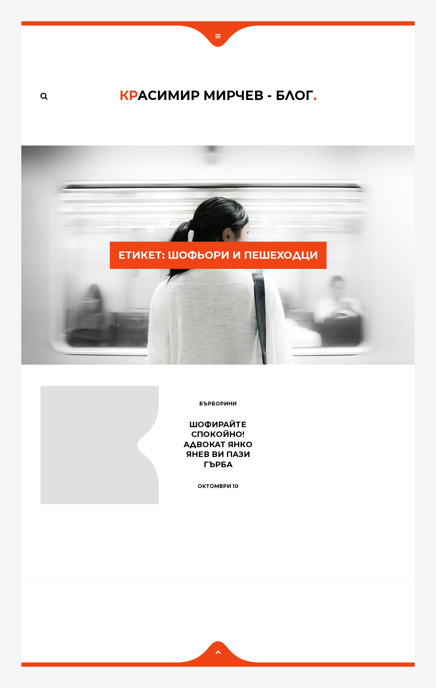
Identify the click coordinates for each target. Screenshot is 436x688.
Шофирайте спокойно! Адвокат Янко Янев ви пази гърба (218, 444)
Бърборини (218, 403)
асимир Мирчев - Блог (218, 95)
